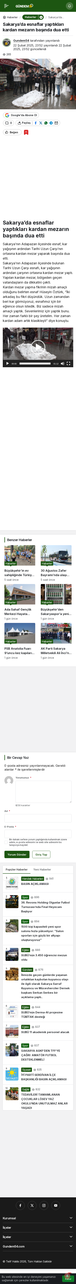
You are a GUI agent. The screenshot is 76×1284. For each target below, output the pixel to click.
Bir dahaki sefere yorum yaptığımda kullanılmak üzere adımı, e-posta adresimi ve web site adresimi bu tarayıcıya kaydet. (38, 842)
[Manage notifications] (67, 1276)
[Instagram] (43, 1205)
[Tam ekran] (68, 363)
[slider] (35, 363)
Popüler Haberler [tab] (16, 869)
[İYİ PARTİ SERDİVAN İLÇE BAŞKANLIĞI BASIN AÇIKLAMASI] (38, 1074)
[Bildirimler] (69, 6)
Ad (7, 810)
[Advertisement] (38, 179)
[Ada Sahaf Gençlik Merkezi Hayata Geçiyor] (19, 602)
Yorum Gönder (17, 854)
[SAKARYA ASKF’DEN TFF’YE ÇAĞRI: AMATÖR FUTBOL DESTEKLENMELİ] (38, 1053)
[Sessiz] (62, 363)
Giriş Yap (41, 854)
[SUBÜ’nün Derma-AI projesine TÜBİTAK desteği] (38, 1012)
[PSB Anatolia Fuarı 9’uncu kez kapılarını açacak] (19, 641)
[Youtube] (55, 1205)
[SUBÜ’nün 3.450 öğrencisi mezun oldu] (38, 955)
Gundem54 (21, 40)
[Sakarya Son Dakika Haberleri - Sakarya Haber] (24, 5)
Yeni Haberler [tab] (42, 869)
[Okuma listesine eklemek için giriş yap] (26, 132)
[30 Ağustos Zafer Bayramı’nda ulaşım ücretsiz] (56, 563)
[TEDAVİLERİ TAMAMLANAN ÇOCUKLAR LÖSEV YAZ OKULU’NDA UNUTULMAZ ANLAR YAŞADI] (38, 1097)
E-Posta (10, 826)
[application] (38, 347)
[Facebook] (20, 1205)
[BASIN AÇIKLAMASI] (38, 883)
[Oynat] (7, 363)
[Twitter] (32, 1205)
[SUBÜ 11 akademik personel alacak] (38, 1031)
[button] (41, 17)
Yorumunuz (23, 777)
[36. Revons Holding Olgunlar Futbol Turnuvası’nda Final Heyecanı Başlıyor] (38, 904)
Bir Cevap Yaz (18, 758)
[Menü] (6, 6)
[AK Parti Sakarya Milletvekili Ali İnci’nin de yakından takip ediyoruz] (56, 641)
